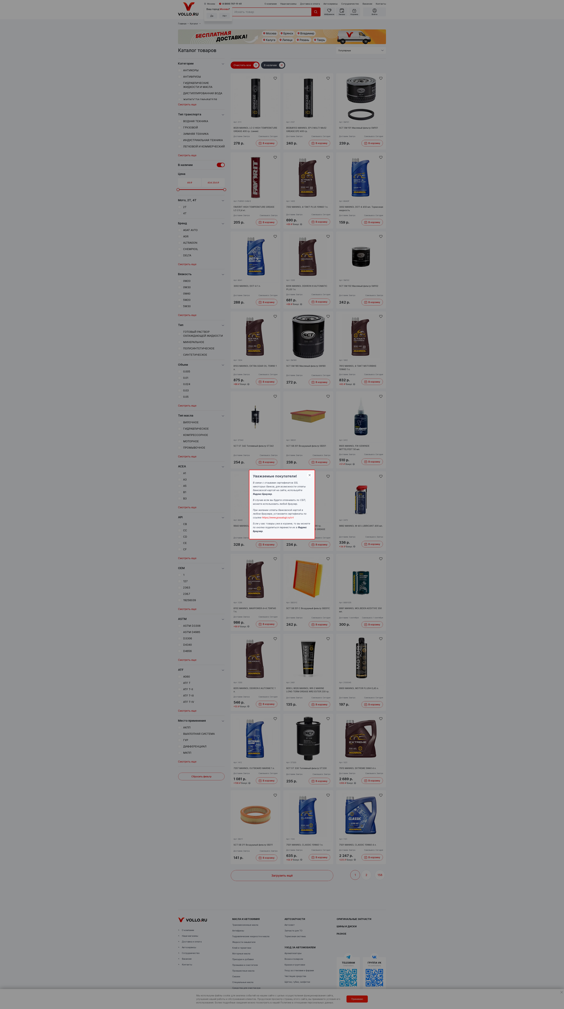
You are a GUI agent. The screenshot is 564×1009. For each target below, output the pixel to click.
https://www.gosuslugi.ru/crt (278, 517)
